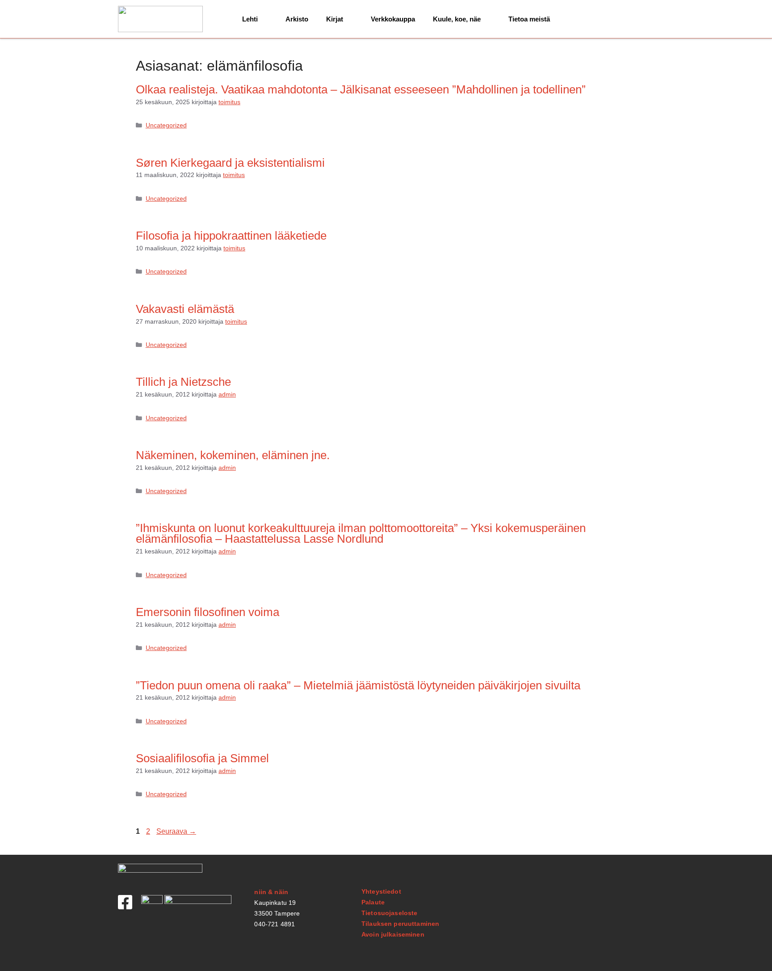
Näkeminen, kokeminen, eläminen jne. (233, 455)
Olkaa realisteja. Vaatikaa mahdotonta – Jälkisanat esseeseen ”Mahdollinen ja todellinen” (361, 89)
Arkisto (296, 19)
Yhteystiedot (381, 891)
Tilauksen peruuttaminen (400, 923)
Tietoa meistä (529, 19)
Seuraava (176, 831)
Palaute (373, 902)
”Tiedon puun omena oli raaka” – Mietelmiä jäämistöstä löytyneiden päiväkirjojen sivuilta (358, 685)
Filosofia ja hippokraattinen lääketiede (231, 235)
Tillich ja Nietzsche (183, 381)
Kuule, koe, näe (457, 19)
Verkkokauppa (393, 19)
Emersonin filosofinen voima (207, 612)
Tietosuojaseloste (389, 912)
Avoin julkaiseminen (392, 934)
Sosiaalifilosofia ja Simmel (202, 758)
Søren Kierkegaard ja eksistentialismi (230, 162)
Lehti (250, 19)
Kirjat (334, 19)
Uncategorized (166, 125)
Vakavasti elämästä (185, 309)
